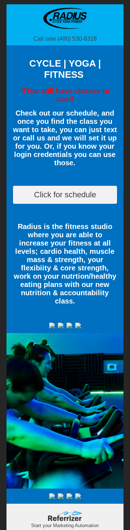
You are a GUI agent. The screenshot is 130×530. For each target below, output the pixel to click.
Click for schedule (65, 194)
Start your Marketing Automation (65, 525)
